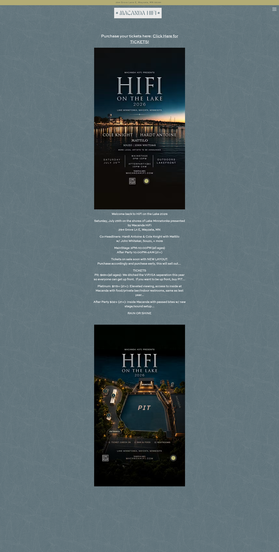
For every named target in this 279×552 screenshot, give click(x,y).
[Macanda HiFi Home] (138, 13)
